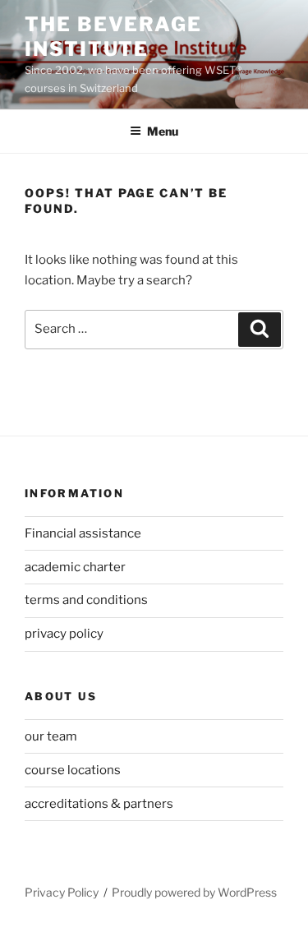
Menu (162, 131)
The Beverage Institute (113, 36)
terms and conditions (86, 600)
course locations (73, 770)
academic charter (75, 567)
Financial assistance (83, 533)
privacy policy (64, 633)
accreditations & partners (99, 803)
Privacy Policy (62, 892)
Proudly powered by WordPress (194, 892)
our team (51, 736)
